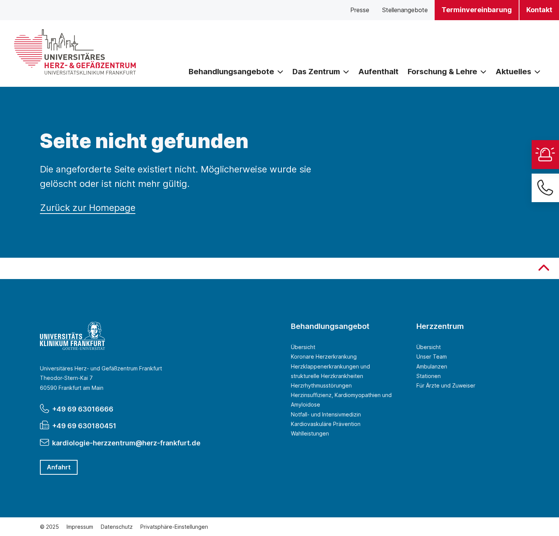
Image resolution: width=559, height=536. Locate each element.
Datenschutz (117, 526)
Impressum (80, 526)
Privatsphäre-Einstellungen (174, 526)
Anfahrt (59, 467)
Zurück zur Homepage (87, 207)
